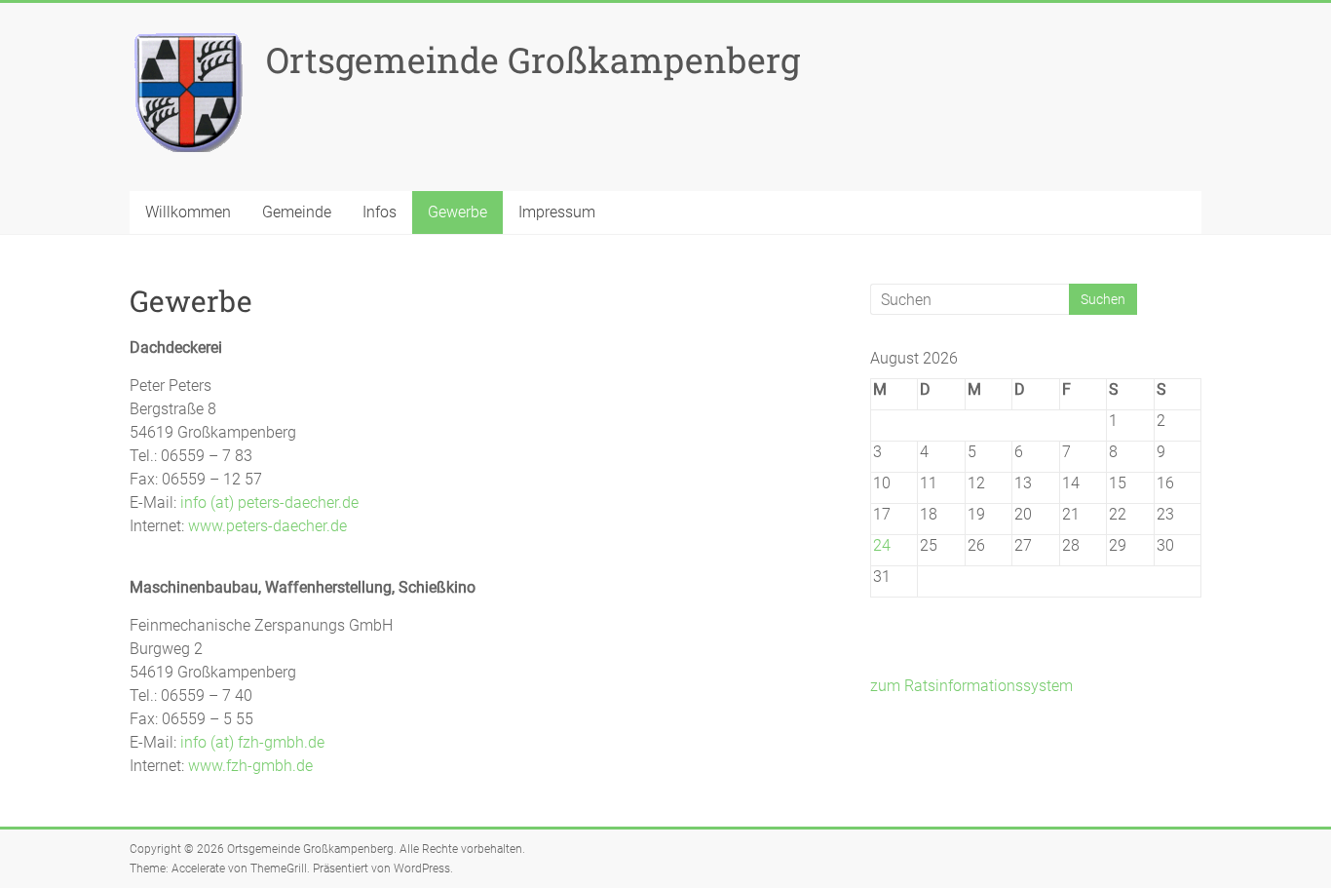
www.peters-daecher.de (267, 526)
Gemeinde (296, 212)
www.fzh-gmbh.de (250, 765)
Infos (379, 212)
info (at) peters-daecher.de (269, 502)
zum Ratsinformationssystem (971, 685)
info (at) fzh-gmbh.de (252, 742)
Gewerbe (457, 212)
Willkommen (188, 212)
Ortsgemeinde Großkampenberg (533, 59)
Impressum (556, 212)
